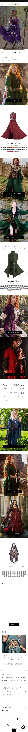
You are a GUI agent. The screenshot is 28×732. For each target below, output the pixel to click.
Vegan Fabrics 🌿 (14, 397)
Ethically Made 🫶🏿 (14, 389)
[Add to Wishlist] (26, 114)
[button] (2, 4)
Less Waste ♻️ (14, 401)
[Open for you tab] (23, 727)
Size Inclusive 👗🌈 (14, 393)
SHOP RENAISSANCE (13, 34)
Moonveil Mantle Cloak (14, 566)
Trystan (14, 280)
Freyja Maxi (14, 141)
